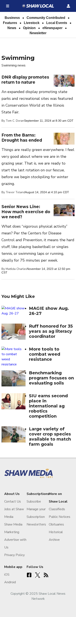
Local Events (56, 23)
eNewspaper (52, 28)
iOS (7, 574)
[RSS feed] (46, 575)
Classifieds (57, 509)
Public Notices (59, 516)
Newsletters (36, 524)
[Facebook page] (29, 575)
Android (10, 582)
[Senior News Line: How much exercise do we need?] (64, 210)
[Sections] (7, 6)
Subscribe (34, 501)
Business (12, 18)
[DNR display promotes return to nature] (64, 80)
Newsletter (38, 33)
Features (10, 23)
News (11, 28)
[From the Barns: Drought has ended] (64, 138)
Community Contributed (46, 18)
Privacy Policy (14, 555)
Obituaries (56, 524)
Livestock (31, 23)
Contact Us (12, 501)
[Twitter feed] (37, 575)
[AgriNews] (38, 6)
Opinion (29, 28)
